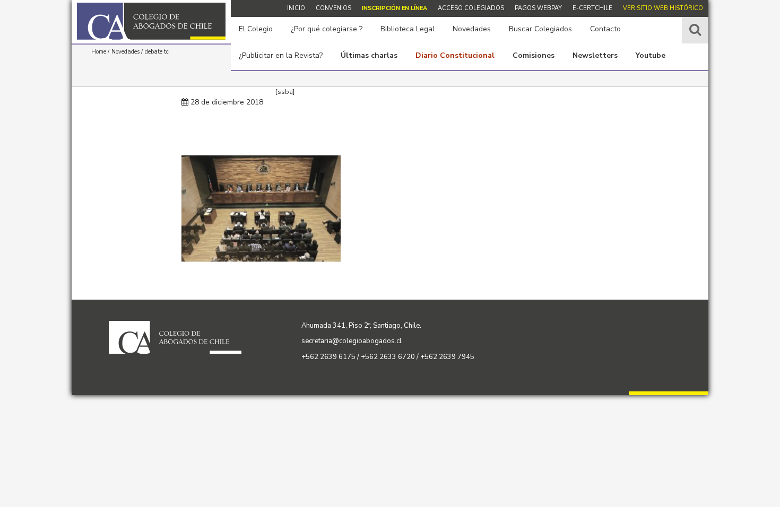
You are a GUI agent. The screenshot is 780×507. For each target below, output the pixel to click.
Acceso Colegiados (471, 8)
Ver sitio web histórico (663, 8)
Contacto (605, 29)
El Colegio (256, 29)
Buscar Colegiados (540, 29)
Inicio (296, 8)
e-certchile (592, 8)
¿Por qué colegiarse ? (326, 29)
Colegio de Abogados (151, 21)
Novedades (472, 29)
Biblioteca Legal (407, 29)
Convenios (333, 8)
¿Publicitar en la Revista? (281, 55)
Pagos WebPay (538, 8)
